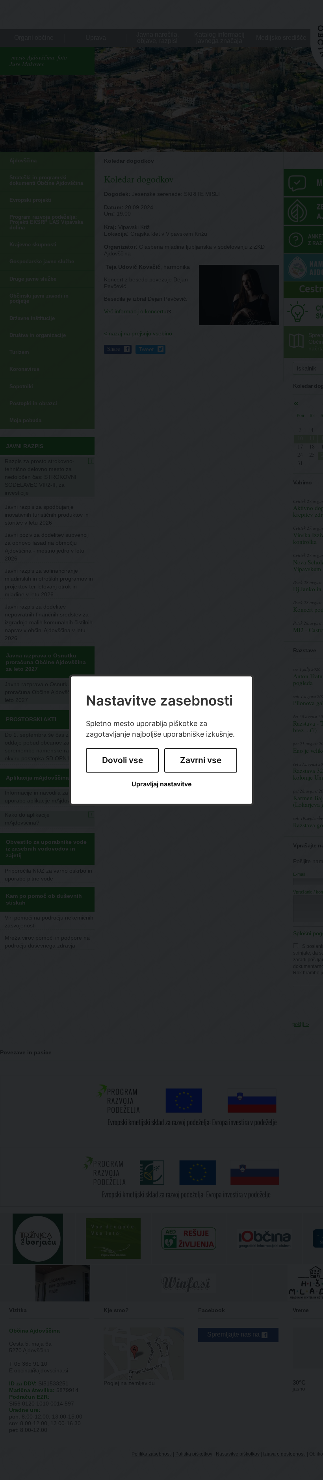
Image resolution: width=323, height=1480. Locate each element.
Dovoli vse (122, 760)
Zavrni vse (200, 760)
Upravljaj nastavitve (162, 784)
